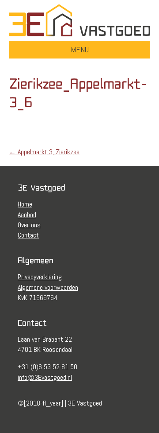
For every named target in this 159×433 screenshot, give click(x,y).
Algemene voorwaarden (48, 287)
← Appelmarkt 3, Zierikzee (44, 151)
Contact (28, 235)
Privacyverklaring (40, 276)
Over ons (29, 225)
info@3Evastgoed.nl (45, 377)
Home (25, 204)
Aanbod (27, 214)
